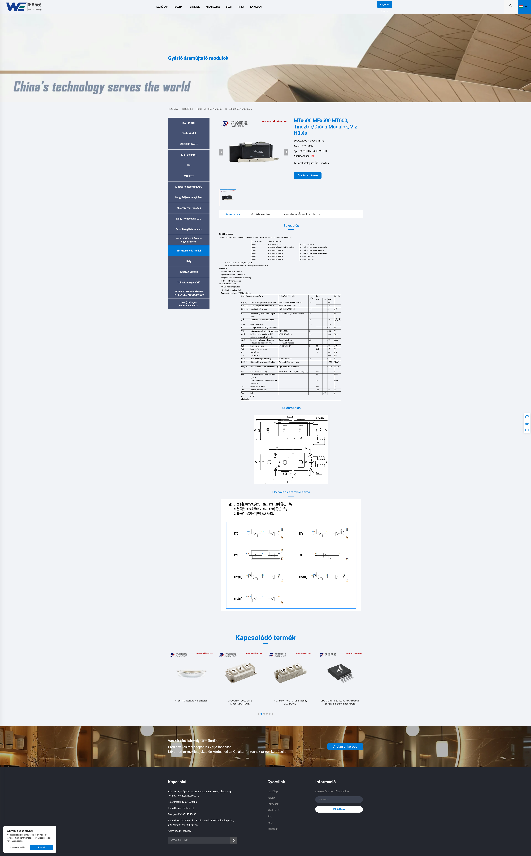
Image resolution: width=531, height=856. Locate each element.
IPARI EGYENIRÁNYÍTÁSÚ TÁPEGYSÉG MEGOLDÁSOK (188, 293)
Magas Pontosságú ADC (188, 186)
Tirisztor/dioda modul (209, 109)
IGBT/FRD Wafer (189, 144)
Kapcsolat (256, 7)
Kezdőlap (161, 7)
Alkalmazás (213, 7)
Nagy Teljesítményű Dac (188, 197)
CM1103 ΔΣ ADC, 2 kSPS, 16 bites (340, 700)
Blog (229, 7)
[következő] (286, 152)
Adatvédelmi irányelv (179, 830)
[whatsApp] (527, 423)
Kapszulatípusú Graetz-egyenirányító (189, 240)
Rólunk (178, 7)
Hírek (241, 7)
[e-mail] (527, 430)
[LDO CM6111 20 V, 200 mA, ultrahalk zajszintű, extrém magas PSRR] (290, 673)
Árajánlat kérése (384, 5)
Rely (188, 261)
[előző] (221, 152)
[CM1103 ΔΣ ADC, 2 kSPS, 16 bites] (340, 673)
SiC (189, 165)
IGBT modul (188, 122)
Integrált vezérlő (189, 271)
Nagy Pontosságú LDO (188, 218)
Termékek (194, 7)
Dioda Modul (189, 133)
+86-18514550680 (186, 814)
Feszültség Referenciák (189, 229)
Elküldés (337, 809)
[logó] (24, 6)
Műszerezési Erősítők (189, 208)
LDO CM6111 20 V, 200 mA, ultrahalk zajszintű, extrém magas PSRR (290, 702)
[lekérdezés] (527, 416)
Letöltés (324, 163)
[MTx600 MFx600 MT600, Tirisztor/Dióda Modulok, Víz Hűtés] (253, 152)
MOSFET (189, 176)
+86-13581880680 (187, 801)
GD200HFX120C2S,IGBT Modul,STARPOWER (191, 702)
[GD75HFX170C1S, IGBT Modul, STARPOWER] (240, 673)
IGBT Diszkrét (188, 154)
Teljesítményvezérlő (188, 282)
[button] (258, 714)
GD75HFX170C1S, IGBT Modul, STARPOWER (240, 702)
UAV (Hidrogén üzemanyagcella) (188, 304)
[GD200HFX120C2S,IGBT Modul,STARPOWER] (191, 673)
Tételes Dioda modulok (238, 109)
